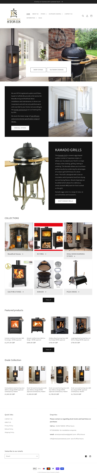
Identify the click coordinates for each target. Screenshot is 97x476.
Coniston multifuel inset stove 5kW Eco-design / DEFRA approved (14, 339)
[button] (83, 16)
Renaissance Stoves (45, 472)
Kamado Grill (62, 155)
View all (48, 300)
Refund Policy (9, 429)
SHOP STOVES (38, 70)
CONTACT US (8, 419)
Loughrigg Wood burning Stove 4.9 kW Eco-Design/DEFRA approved (80, 339)
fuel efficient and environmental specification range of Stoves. (25, 119)
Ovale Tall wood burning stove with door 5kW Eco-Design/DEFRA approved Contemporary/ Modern (37, 389)
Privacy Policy (9, 426)
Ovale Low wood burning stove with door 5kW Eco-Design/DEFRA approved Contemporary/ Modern (59, 389)
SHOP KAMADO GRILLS (65, 201)
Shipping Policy (9, 432)
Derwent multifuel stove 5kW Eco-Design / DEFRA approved (36, 339)
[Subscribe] (37, 456)
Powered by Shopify (54, 472)
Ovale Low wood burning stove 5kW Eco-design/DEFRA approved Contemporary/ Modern (81, 389)
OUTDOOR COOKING (56, 70)
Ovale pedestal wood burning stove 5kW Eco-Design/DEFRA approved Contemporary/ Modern (14, 389)
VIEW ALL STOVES (20, 128)
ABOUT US (8, 422)
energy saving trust (20, 110)
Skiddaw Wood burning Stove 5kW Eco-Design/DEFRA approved (58, 339)
